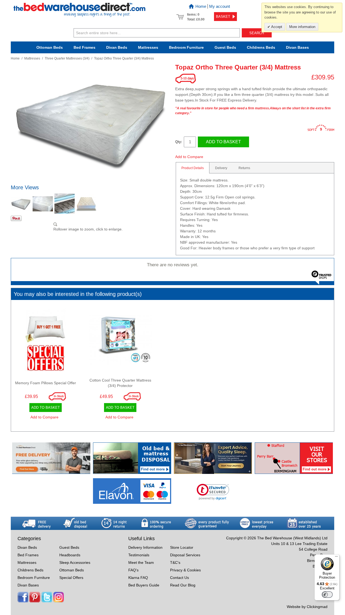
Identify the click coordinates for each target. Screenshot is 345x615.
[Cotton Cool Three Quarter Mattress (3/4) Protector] (120, 341)
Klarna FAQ (138, 577)
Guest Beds (225, 47)
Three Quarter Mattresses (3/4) (67, 58)
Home (200, 6)
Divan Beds (116, 47)
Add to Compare (189, 157)
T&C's (175, 562)
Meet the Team (141, 562)
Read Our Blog (182, 585)
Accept (276, 27)
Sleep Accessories (74, 562)
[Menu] (336, 557)
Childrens (261, 47)
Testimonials (138, 555)
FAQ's (133, 570)
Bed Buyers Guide (143, 585)
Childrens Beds (30, 570)
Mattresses (148, 47)
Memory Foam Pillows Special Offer (45, 383)
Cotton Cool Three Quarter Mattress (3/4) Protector (120, 383)
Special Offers (71, 577)
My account (219, 6)
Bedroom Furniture (34, 577)
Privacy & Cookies (185, 570)
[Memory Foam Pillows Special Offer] (45, 341)
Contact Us (179, 577)
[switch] (327, 594)
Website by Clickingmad (307, 606)
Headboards (69, 555)
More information (302, 27)
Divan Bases (297, 47)
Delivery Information (145, 547)
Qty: (178, 142)
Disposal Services (185, 555)
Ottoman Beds (49, 47)
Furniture (186, 47)
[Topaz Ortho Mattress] (21, 203)
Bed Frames (84, 47)
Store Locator (181, 547)
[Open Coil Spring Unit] (64, 203)
